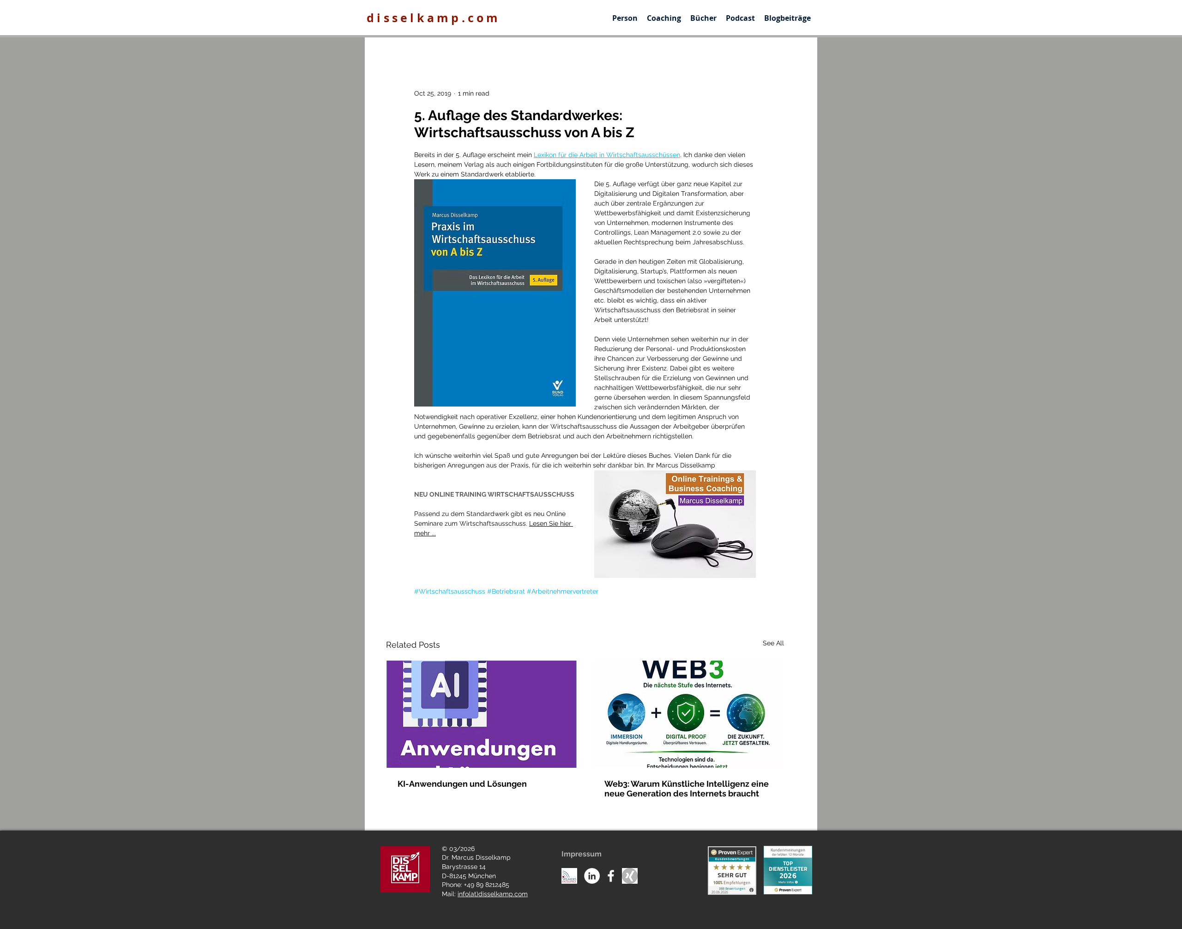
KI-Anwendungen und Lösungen (462, 784)
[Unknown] (630, 876)
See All (773, 643)
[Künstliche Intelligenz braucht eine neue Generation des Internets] (688, 714)
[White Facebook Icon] (611, 876)
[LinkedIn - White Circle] (592, 876)
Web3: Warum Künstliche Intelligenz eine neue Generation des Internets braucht (686, 788)
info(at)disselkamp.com (493, 894)
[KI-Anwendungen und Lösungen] (481, 714)
